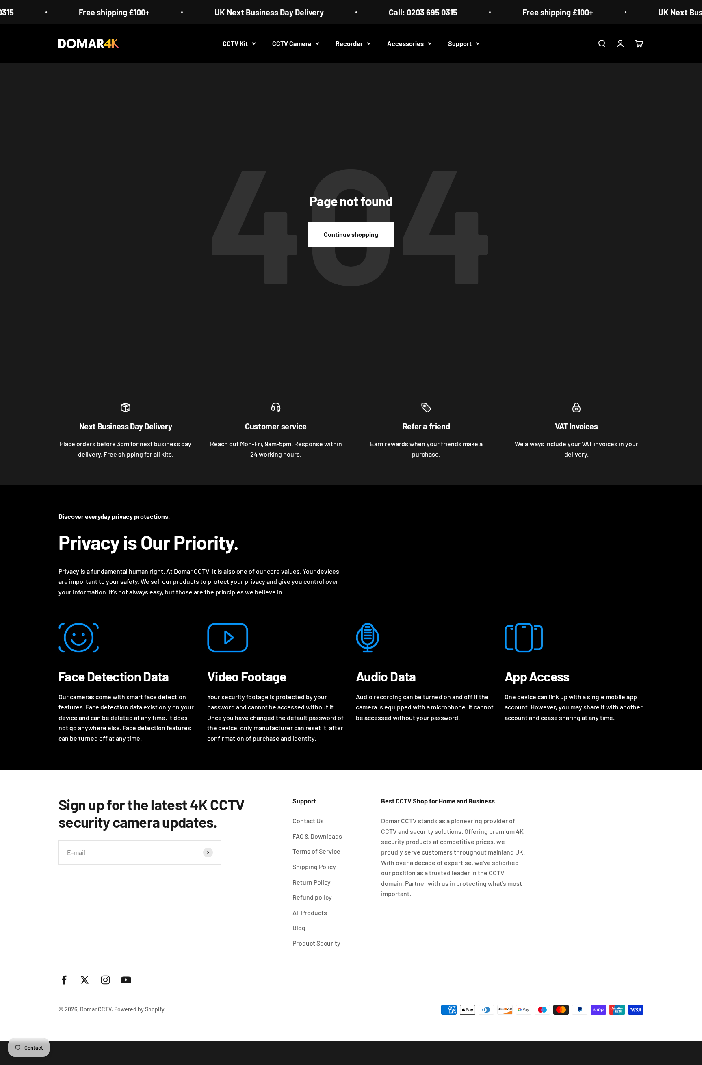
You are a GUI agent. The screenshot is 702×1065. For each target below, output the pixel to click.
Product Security (316, 943)
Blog (299, 927)
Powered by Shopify (139, 1009)
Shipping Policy (314, 866)
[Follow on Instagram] (105, 979)
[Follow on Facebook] (63, 979)
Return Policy (311, 882)
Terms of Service (316, 851)
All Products (309, 912)
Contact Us (308, 820)
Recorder (349, 43)
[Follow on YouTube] (126, 979)
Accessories (405, 43)
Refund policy (312, 897)
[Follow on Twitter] (84, 979)
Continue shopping (351, 234)
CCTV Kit (235, 43)
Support (460, 43)
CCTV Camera (291, 43)
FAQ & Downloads (317, 836)
